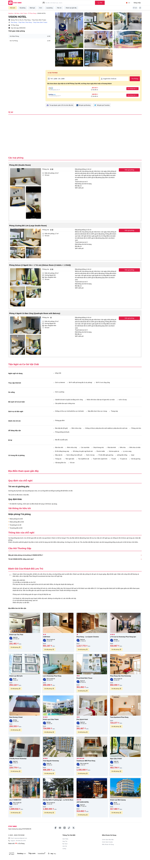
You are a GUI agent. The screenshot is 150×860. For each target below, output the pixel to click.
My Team (65, 843)
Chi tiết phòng (14, 647)
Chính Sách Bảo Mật (107, 839)
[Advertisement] (25, 82)
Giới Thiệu (65, 839)
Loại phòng (49, 7)
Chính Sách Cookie (107, 842)
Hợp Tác (64, 841)
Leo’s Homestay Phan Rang (52, 676)
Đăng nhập (137, 2)
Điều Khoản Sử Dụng (108, 844)
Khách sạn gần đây (71, 7)
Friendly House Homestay (17, 758)
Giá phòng (22, 7)
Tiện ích (59, 7)
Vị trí (40, 7)
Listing (64, 848)
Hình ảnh (12, 7)
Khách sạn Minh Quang (118, 800)
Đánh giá (32, 7)
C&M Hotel (46, 637)
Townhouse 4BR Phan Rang (86, 760)
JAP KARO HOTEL (83, 802)
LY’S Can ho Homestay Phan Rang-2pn (123, 637)
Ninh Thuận (23, 13)
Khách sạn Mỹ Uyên (16, 676)
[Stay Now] (15, 3)
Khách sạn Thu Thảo (16, 634)
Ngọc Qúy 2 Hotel (116, 758)
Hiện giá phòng (129, 170)
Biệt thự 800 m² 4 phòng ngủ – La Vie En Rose (58, 800)
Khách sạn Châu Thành (51, 719)
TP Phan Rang (32, 13)
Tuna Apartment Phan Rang (119, 717)
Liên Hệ (64, 846)
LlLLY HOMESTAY (15, 800)
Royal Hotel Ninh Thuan (84, 678)
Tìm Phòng (134, 78)
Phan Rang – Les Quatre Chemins (88, 637)
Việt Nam (16, 13)
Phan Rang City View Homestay (120, 676)
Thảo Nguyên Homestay (51, 760)
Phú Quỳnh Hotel (82, 719)
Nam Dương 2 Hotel (15, 717)
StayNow (10, 13)
